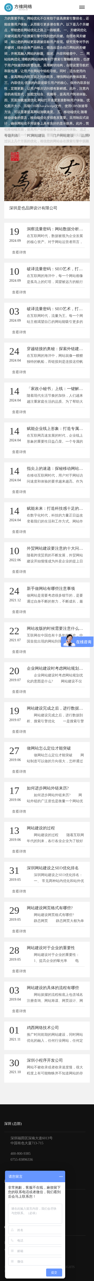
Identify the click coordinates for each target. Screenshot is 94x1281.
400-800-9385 (21, 1153)
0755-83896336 (22, 1159)
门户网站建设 (63, 135)
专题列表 (11, 135)
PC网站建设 (36, 135)
